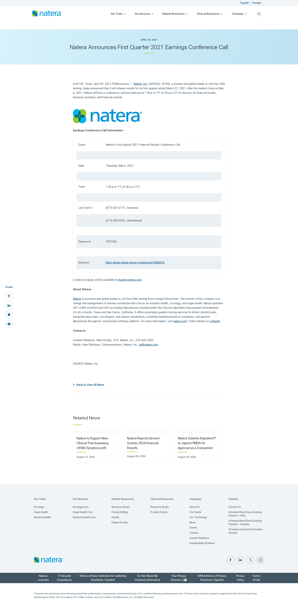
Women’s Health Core (84, 517)
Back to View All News (90, 384)
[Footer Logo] (48, 560)
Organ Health (41, 512)
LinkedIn (215, 321)
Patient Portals (120, 522)
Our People (195, 512)
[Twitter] (9, 314)
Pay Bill (115, 517)
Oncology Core (81, 507)
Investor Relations (199, 538)
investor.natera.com (130, 279)
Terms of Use (256, 577)
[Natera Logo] (47, 13)
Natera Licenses (43, 577)
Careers (194, 532)
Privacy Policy (240, 577)
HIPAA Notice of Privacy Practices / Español (212, 577)
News (193, 522)
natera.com (180, 321)
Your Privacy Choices (178, 577)
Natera (77, 298)
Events (193, 527)
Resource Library (121, 507)
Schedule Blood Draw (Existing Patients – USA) (245, 514)
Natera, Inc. (141, 83)
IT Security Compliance (64, 577)
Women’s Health (42, 517)
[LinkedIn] (9, 305)
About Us (195, 507)
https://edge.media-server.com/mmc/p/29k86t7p (135, 262)
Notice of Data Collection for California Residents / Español (103, 577)
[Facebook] (9, 296)
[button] (230, 560)
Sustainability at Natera (202, 543)
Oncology (39, 507)
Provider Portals (159, 512)
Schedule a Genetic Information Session (246, 531)
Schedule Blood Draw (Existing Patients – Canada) (245, 522)
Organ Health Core (83, 512)
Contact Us (235, 507)
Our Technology (198, 517)
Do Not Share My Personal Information (147, 577)
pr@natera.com (148, 344)
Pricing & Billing (120, 512)
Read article (94, 447)
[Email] (9, 324)
